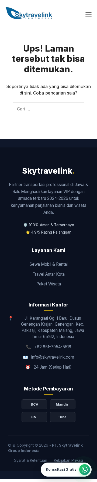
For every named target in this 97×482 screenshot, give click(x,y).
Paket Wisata (48, 283)
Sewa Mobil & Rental (49, 264)
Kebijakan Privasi (68, 460)
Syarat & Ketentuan (30, 460)
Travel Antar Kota (49, 274)
